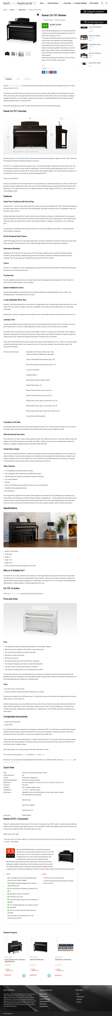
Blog (78, 994)
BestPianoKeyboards (14, 86)
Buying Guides (80, 996)
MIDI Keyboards (44, 996)
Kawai (43, 65)
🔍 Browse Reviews (52, 3)
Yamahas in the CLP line (11, 762)
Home (42, 3)
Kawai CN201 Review (95, 63)
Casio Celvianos (68, 760)
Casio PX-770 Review (95, 53)
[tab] (9, 79)
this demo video (15, 593)
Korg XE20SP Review (95, 44)
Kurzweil (91, 31)
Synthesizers (43, 1003)
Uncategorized (44, 1006)
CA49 (36, 754)
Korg (90, 49)
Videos (18, 79)
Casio (90, 57)
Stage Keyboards (44, 1001)
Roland (90, 40)
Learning (79, 1001)
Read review (53, 26)
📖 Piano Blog (66, 3)
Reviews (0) (27, 79)
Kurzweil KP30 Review (95, 27)
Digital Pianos (22, 9)
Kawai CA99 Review (37, 960)
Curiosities (79, 999)
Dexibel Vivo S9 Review (63, 960)
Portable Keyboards (45, 999)
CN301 (43, 754)
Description (9, 79)
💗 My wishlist (93, 3)
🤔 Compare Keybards (80, 3)
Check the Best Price (24, 975)
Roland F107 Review (94, 36)
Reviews (12, 9)
